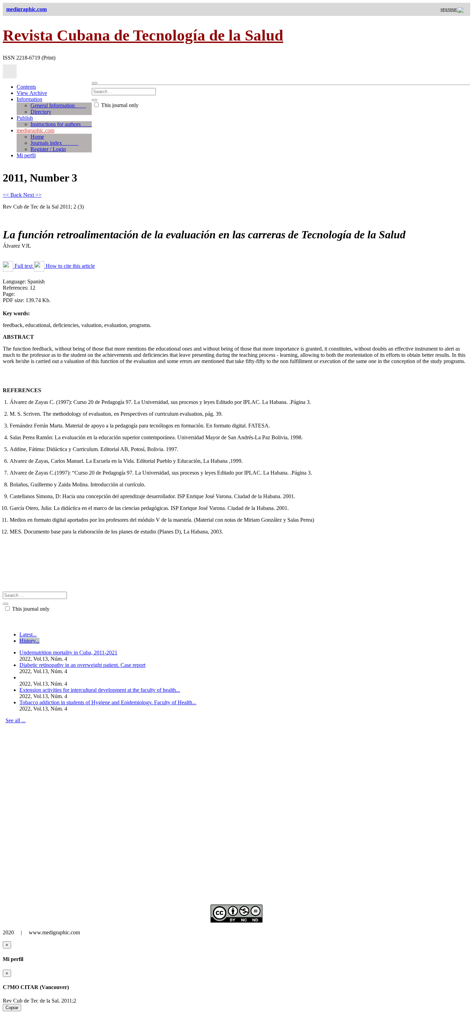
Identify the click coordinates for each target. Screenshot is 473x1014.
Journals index (54, 143)
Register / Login (48, 149)
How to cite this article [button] (69, 266)
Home (37, 137)
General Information (58, 105)
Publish (25, 118)
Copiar (12, 1007)
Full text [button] (23, 266)
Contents (26, 87)
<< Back (13, 195)
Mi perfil (26, 155)
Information (29, 99)
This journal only (119, 105)
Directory (40, 112)
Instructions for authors (61, 124)
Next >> (32, 195)
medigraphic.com (35, 130)
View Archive (32, 93)
